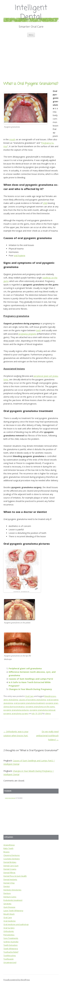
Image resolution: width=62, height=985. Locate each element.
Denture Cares (9, 896)
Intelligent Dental (31, 12)
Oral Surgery (9, 928)
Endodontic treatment (12, 900)
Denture (7, 893)
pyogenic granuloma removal (42, 710)
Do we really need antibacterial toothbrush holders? (47, 735)
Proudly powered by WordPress (16, 980)
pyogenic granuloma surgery (16, 713)
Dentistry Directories (12, 890)
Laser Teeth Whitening (13, 910)
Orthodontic (8, 931)
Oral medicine (9, 921)
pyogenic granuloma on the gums (40, 706)
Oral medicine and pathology (16, 924)
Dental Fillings (9, 872)
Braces (6, 852)
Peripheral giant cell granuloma (25, 668)
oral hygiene (19, 255)
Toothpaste (8, 959)
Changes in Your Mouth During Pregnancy (30, 689)
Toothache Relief (10, 952)
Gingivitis (7, 903)
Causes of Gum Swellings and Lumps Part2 (31, 678)
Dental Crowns (9, 869)
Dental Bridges (9, 862)
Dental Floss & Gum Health (15, 876)
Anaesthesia (9, 845)
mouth (12, 139)
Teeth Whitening (10, 948)
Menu (31, 35)
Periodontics (8, 934)
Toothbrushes (9, 955)
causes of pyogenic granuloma (32, 699)
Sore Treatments (10, 938)
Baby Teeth (8, 848)
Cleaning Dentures (11, 855)
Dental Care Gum (10, 865)
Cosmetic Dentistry (11, 858)
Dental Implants (10, 879)
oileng (47, 713)
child (45, 203)
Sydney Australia (10, 941)
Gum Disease (9, 907)
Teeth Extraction (10, 945)
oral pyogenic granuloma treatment (29, 703)
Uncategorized (9, 962)
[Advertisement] (31, 55)
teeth (38, 330)
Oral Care (29, 696)
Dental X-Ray (9, 883)
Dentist (6, 886)
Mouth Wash (9, 914)
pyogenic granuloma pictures (16, 710)
